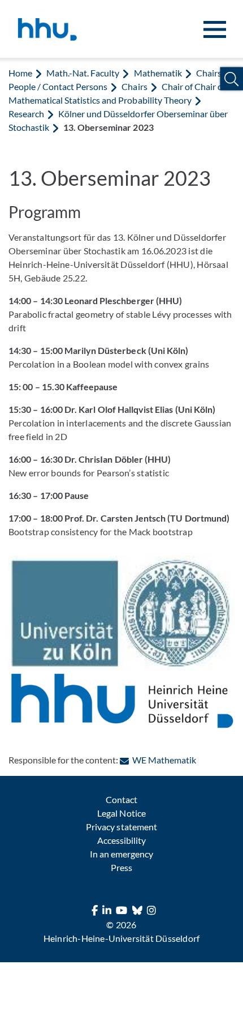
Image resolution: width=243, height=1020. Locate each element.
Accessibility (121, 840)
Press (121, 867)
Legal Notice (121, 813)
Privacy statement (121, 826)
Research (26, 113)
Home (20, 72)
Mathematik (158, 72)
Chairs (134, 86)
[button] (231, 79)
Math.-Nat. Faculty (82, 72)
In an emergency (121, 853)
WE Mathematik (164, 759)
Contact (121, 799)
